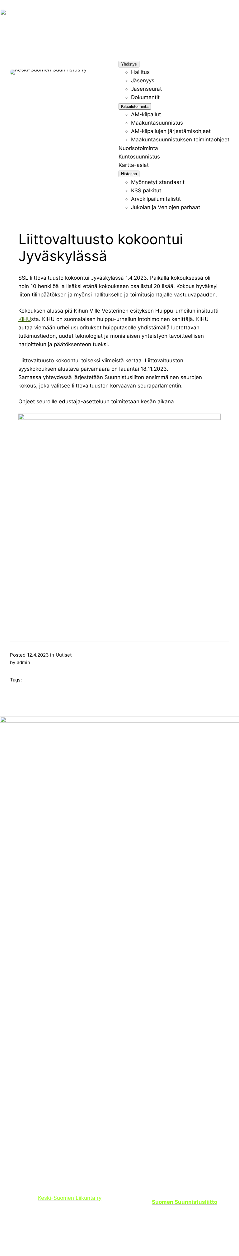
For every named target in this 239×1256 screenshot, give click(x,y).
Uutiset (64, 655)
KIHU (24, 319)
